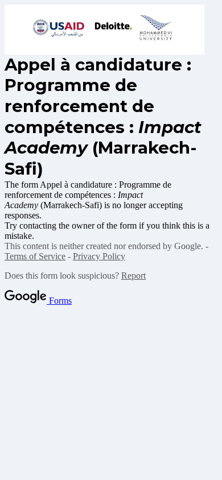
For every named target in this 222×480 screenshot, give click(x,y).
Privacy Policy (99, 256)
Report (133, 275)
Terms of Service (35, 256)
